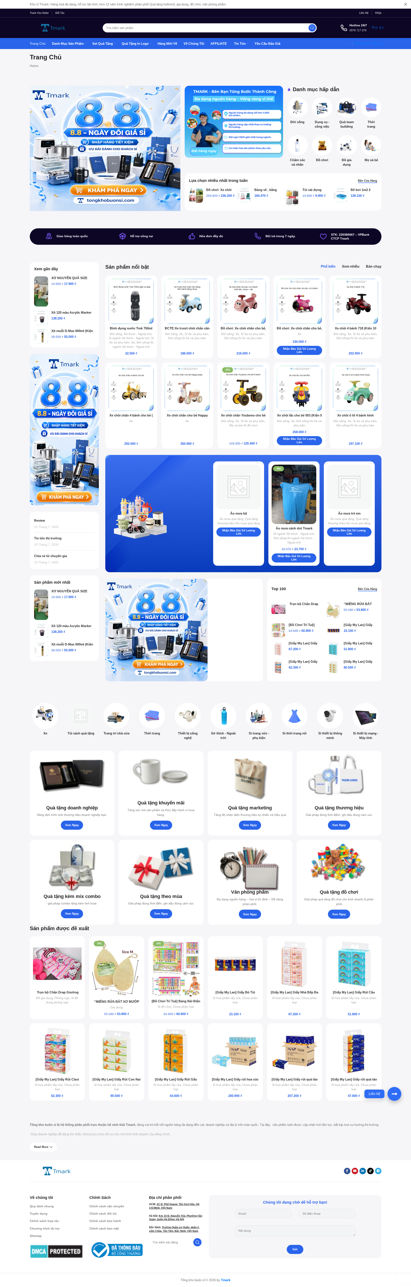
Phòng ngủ (62, 998)
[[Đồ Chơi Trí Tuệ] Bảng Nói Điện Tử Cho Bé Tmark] (278, 630)
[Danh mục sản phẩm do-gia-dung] (347, 152)
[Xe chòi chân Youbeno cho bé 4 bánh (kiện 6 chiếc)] (243, 388)
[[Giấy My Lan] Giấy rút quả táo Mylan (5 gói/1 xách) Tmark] (354, 1050)
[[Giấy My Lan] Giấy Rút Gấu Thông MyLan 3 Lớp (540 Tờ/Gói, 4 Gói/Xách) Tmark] (176, 1050)
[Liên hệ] (394, 1094)
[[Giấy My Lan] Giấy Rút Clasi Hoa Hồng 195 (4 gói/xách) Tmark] (278, 667)
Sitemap (36, 1236)
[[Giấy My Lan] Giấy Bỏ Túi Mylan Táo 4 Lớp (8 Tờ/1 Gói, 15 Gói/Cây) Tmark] (333, 630)
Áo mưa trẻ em (349, 513)
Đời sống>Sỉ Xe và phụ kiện (187, 338)
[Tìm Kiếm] (312, 28)
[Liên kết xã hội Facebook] (347, 1171)
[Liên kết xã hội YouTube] (355, 1171)
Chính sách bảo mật (104, 1228)
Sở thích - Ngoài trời (137, 334)
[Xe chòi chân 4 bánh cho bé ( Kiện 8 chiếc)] (131, 388)
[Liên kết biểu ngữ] (234, 122)
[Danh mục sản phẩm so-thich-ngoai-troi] (223, 722)
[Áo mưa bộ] (238, 487)
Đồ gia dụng (44, 998)
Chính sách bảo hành (105, 1221)
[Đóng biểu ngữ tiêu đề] (405, 4)
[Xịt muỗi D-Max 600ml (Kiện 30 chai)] (41, 336)
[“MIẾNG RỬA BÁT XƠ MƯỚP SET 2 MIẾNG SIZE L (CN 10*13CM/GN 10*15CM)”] (333, 610)
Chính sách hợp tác (44, 1221)
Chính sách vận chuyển (106, 1206)
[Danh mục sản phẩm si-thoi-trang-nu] (294, 720)
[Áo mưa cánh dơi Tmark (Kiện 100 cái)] (294, 494)
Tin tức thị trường (47, 538)
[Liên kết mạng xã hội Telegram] (378, 1171)
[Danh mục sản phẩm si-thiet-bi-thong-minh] (330, 722)
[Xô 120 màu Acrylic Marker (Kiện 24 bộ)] (41, 318)
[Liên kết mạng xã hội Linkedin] (362, 1171)
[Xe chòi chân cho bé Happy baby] (187, 388)
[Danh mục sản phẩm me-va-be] (371, 149)
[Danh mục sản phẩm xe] (45, 720)
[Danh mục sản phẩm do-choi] (322, 149)
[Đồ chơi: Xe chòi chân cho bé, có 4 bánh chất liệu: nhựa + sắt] (243, 301)
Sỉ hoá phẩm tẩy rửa (227, 998)
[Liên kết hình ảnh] (57, 1171)
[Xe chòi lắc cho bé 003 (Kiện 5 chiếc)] (299, 388)
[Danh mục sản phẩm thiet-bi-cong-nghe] (187, 722)
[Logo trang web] (53, 27)
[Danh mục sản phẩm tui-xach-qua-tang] (81, 720)
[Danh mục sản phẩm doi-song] (297, 112)
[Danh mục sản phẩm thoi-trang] (371, 114)
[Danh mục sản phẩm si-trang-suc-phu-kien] (259, 722)
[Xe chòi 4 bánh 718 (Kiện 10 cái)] (355, 301)
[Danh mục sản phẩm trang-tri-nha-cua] (116, 720)
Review (39, 520)
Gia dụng (116, 1007)
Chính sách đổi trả (103, 1213)
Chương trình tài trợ (45, 1228)
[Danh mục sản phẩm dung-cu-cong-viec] (322, 114)
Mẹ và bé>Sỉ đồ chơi (243, 425)
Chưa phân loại (183, 1006)
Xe (133, 342)
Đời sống (116, 334)
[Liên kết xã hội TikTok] (370, 1171)
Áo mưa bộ (238, 513)
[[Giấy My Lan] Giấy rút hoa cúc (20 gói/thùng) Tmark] (235, 1050)
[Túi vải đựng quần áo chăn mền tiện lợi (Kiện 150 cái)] (292, 197)
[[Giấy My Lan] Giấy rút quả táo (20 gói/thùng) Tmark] (294, 1050)
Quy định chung (42, 1206)
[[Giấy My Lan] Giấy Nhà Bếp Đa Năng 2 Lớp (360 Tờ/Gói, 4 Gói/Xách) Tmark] (278, 649)
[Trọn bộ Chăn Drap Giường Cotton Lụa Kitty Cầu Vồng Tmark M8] (278, 609)
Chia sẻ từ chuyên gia (50, 556)
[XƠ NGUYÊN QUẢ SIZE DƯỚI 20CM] (41, 291)
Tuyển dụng (38, 1213)
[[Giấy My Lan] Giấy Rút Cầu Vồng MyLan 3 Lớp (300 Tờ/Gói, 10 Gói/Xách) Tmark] (333, 649)
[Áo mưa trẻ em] (349, 487)
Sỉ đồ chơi (164, 1006)
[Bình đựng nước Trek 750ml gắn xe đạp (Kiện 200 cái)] (131, 301)
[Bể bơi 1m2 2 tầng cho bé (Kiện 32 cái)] (340, 195)
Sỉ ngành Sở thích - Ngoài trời (129, 338)
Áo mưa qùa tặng (231, 519)
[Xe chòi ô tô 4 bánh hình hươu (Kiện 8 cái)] (355, 388)
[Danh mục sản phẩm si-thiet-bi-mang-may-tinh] (365, 722)
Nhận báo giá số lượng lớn (299, 350)
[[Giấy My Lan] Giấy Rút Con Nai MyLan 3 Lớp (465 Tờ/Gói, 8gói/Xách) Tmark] (333, 667)
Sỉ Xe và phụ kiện (196, 334)
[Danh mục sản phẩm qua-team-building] (347, 114)
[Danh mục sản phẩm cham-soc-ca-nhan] (297, 152)
